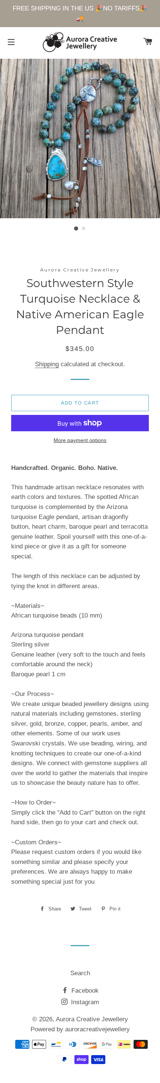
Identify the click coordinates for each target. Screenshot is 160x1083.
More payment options (80, 440)
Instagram (84, 1002)
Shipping (47, 364)
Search (80, 973)
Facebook (84, 990)
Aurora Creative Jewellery (92, 1019)
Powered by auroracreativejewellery (80, 1029)
